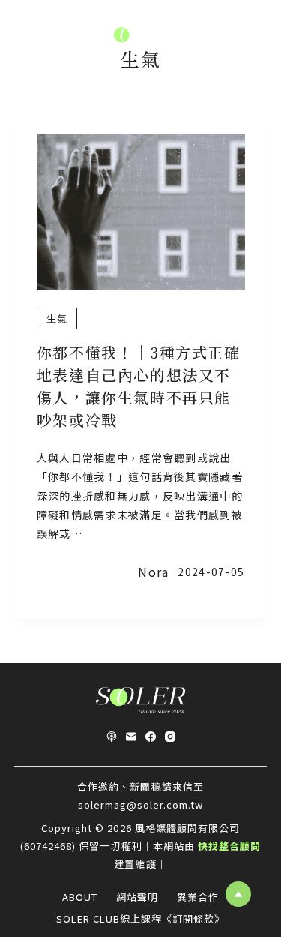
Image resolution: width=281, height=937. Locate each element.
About (79, 897)
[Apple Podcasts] (111, 736)
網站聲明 (137, 897)
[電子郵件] (131, 736)
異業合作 (198, 897)
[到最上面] (238, 894)
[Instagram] (170, 736)
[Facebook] (150, 736)
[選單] (20, 38)
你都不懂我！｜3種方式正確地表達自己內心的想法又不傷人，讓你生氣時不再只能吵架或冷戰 (139, 386)
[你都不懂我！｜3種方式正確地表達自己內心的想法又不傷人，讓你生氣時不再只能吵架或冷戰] (141, 212)
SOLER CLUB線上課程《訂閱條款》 (141, 919)
